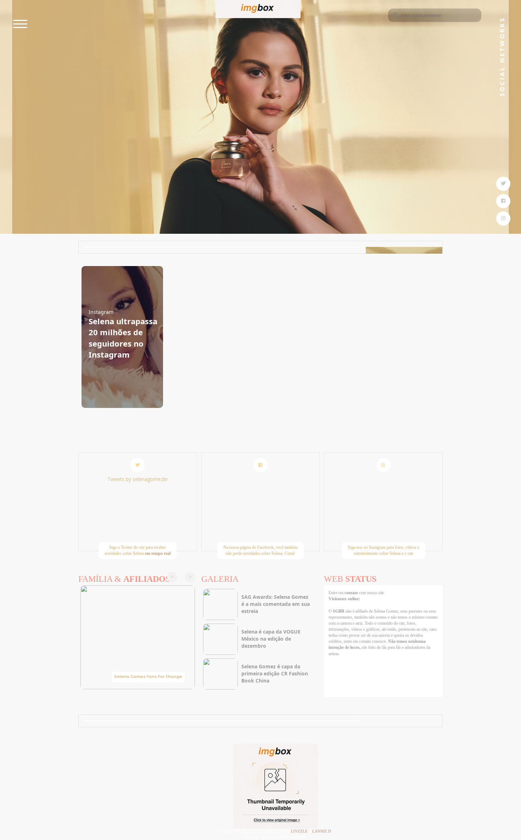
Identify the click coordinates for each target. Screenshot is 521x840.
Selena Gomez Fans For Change (148, 677)
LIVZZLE (300, 831)
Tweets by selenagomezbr (137, 479)
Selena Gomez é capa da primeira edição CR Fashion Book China (274, 673)
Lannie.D (321, 831)
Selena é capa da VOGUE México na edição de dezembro (271, 638)
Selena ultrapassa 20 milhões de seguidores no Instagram (123, 338)
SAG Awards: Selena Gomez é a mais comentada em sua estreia (275, 603)
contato (351, 592)
